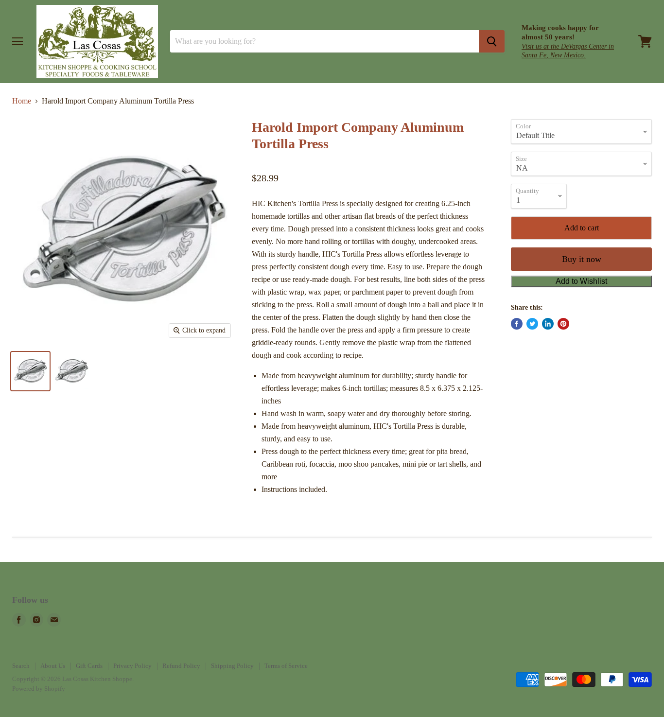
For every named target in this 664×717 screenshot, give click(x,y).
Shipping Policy (232, 665)
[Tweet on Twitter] (532, 324)
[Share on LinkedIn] (548, 324)
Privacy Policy (132, 665)
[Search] (492, 41)
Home (21, 101)
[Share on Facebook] (517, 324)
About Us (52, 665)
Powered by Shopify (38, 688)
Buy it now (581, 259)
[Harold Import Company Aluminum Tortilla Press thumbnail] (30, 371)
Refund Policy (181, 665)
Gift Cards (89, 665)
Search (21, 665)
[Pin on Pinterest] (563, 324)
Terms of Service (286, 665)
